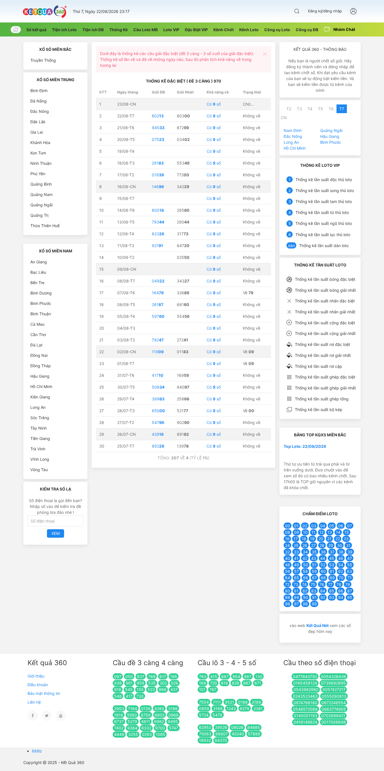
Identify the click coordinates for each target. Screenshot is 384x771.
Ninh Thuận (40, 163)
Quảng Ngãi (41, 204)
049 (158, 281)
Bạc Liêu (38, 272)
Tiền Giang (40, 438)
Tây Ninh (38, 428)
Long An (38, 407)
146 (158, 186)
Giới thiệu (36, 676)
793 (158, 222)
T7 (341, 108)
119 (158, 351)
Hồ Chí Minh (41, 386)
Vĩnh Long (39, 459)
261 (157, 304)
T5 (320, 108)
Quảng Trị (39, 215)
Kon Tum (38, 152)
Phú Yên (37, 173)
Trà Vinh (37, 448)
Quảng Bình (41, 184)
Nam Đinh (293, 130)
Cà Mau (37, 324)
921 (157, 245)
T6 (331, 108)
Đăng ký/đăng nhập (325, 11)
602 (158, 115)
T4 (310, 108)
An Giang (38, 261)
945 (158, 127)
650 (158, 410)
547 (158, 422)
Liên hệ (34, 702)
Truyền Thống (43, 60)
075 (158, 139)
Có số (214, 104)
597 (158, 316)
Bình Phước (40, 303)
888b (37, 751)
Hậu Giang (39, 376)
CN (284, 117)
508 (158, 387)
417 (157, 375)
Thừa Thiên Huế (45, 225)
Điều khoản (38, 684)
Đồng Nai (39, 355)
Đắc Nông (39, 111)
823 (158, 233)
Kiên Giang (40, 396)
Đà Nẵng (38, 101)
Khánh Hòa (40, 142)
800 (158, 210)
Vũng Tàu (39, 469)
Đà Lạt (36, 345)
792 (158, 339)
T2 (288, 108)
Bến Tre (37, 282)
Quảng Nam (41, 194)
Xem (55, 533)
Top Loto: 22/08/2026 (305, 446)
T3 (299, 108)
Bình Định (39, 90)
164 (158, 292)
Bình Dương (41, 293)
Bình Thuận (40, 313)
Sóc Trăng (39, 417)
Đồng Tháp (40, 365)
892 (158, 446)
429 (158, 434)
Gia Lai (36, 132)
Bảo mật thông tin (44, 693)
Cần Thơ (38, 334)
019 (158, 174)
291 (158, 163)
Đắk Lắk (38, 121)
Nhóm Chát (344, 29)
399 (158, 398)
